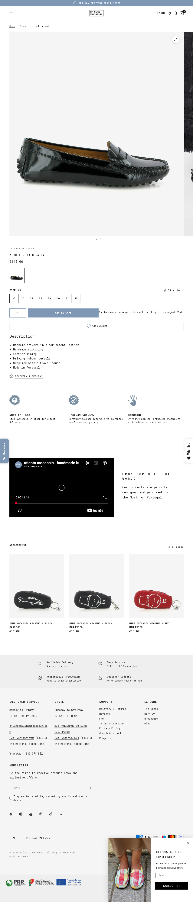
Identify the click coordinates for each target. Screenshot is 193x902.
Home (12, 25)
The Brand (151, 708)
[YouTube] (33, 814)
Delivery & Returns (112, 708)
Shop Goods (176, 547)
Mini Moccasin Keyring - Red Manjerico (149, 625)
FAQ (101, 718)
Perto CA (24, 856)
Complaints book (110, 733)
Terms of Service (111, 723)
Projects (105, 738)
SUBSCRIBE (172, 885)
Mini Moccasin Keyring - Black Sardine (30, 625)
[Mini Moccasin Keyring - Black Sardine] (36, 586)
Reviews (104, 713)
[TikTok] (53, 814)
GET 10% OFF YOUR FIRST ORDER (99, 3)
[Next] (104, 239)
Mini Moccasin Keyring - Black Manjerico (90, 625)
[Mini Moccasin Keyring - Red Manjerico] (156, 586)
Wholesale (151, 718)
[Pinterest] (43, 814)
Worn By (149, 713)
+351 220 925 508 (66, 737)
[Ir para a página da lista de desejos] (169, 13)
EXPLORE (150, 702)
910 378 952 (34, 753)
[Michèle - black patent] (17, 275)
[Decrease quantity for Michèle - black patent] (12, 313)
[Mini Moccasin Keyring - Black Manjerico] (96, 586)
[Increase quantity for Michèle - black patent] (23, 313)
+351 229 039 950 (21, 737)
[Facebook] (13, 814)
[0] (181, 13)
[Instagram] (23, 814)
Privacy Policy (109, 728)
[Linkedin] (63, 814)
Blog (147, 723)
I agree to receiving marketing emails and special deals (51, 798)
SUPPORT (106, 702)
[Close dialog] (188, 843)
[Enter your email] (90, 787)
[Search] (175, 13)
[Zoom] (175, 39)
